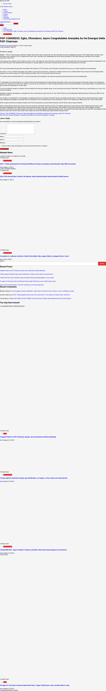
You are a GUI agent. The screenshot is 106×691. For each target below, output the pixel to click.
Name (2, 136)
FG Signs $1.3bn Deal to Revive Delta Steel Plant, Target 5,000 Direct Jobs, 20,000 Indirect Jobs (28, 281)
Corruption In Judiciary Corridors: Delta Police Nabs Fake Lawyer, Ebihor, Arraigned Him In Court (34, 256)
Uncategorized (7, 34)
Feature (5, 16)
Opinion (5, 14)
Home (5, 9)
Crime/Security (7, 12)
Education (6, 17)
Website (2, 143)
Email (2, 139)
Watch (2, 25)
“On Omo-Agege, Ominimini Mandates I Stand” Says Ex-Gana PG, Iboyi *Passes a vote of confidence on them (42, 291)
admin (2, 167)
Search (2, 261)
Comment (3, 133)
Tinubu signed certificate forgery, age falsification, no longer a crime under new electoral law (26, 274)
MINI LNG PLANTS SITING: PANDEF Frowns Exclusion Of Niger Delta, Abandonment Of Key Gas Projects (40, 298)
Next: (27, 115)
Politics (5, 11)
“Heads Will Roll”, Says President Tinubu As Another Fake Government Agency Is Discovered (27, 278)
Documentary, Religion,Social (11, 19)
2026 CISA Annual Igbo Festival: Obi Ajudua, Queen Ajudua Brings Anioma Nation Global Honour (34, 176)
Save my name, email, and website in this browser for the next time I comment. (24, 146)
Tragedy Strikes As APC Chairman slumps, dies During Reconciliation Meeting (22, 270)
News (5, 433)
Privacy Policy (7, 3)
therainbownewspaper (6, 45)
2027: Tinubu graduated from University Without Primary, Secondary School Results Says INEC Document (38, 164)
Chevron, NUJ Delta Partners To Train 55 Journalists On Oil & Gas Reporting (21, 285)
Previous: (35, 113)
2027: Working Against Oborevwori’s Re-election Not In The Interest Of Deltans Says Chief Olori (42, 295)
